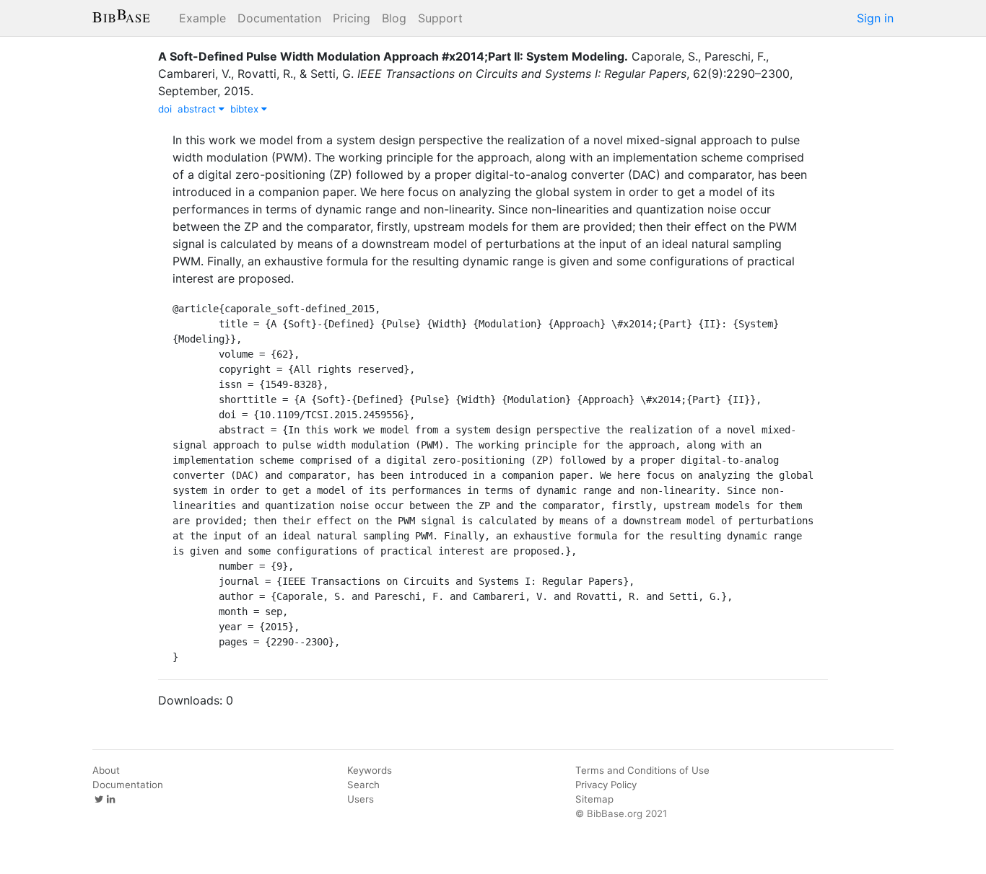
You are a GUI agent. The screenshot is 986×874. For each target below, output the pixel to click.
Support (440, 18)
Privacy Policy (606, 784)
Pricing (351, 18)
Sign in (875, 18)
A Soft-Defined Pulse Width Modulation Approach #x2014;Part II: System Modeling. (393, 56)
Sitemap (594, 799)
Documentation (279, 18)
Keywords (369, 770)
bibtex (245, 109)
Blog (394, 18)
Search (363, 784)
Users (360, 799)
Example (202, 18)
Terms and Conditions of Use (642, 770)
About (106, 770)
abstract (198, 109)
